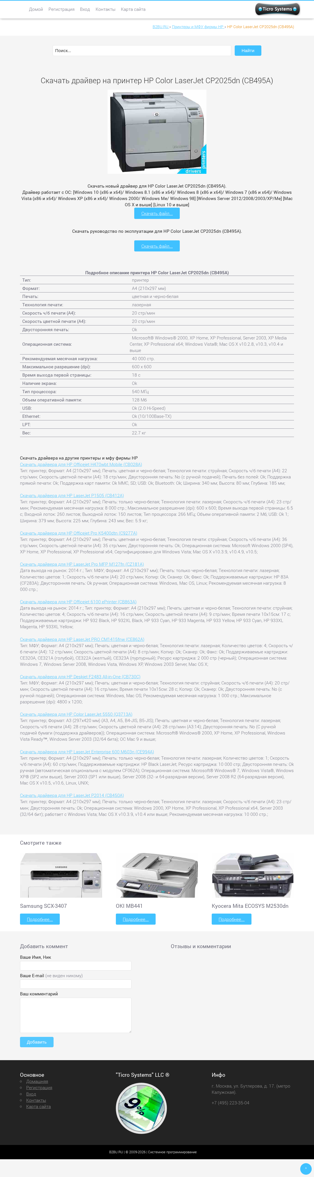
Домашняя (37, 1081)
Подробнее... (40, 919)
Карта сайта (133, 9)
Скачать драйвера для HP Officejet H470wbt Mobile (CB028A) (81, 464)
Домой (36, 9)
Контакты (105, 9)
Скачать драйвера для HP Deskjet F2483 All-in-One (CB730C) (80, 676)
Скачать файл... (157, 213)
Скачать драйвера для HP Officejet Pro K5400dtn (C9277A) (78, 533)
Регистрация (61, 9)
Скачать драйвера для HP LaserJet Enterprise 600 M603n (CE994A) (87, 752)
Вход (85, 9)
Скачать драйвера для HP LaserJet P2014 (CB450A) (72, 795)
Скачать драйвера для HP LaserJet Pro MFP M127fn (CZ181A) (82, 564)
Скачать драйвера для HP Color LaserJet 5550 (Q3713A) (76, 714)
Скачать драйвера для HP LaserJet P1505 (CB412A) (72, 495)
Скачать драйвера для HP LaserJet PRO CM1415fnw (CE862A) (82, 639)
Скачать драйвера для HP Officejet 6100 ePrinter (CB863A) (78, 602)
